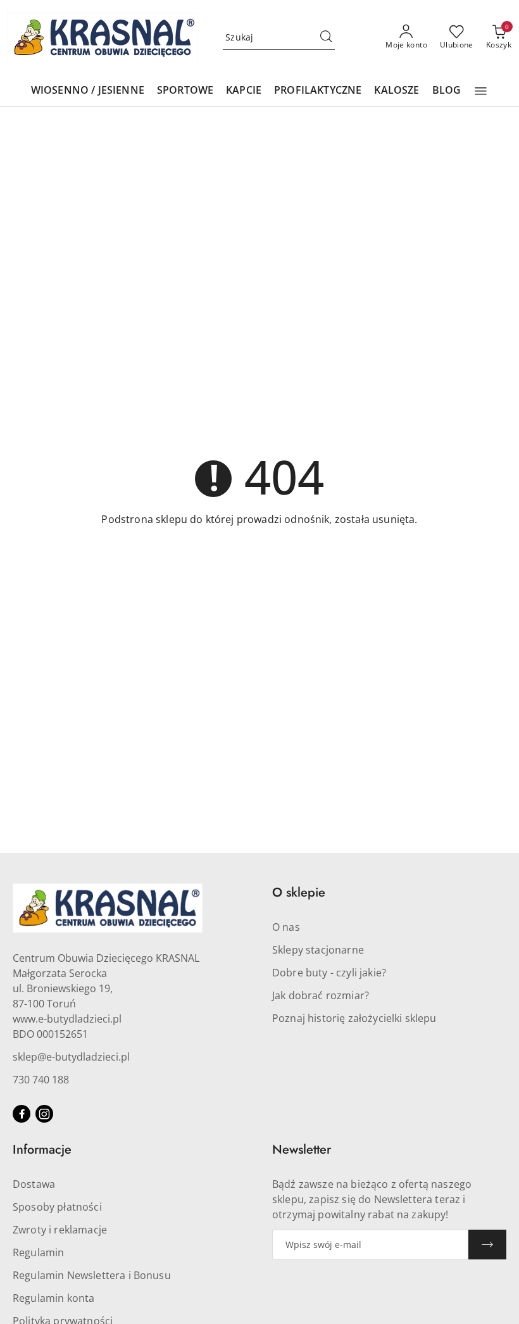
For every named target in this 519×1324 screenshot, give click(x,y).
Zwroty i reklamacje (60, 1230)
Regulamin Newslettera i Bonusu (92, 1275)
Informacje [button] (42, 1149)
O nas (286, 927)
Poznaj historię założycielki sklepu (354, 1018)
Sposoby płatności (57, 1207)
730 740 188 (41, 1080)
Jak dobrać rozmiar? (320, 995)
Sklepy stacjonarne (318, 950)
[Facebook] (21, 1114)
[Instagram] (44, 1114)
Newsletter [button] (301, 1149)
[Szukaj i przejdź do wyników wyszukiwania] (326, 37)
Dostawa (34, 1184)
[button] (480, 91)
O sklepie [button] (298, 892)
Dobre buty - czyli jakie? (329, 973)
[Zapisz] (487, 1244)
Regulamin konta (53, 1298)
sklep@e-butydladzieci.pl (71, 1057)
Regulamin (38, 1252)
